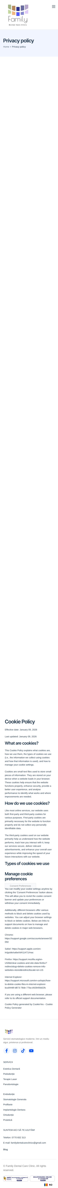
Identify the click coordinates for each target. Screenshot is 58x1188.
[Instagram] (14, 1050)
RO (50, 1184)
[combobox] (48, 1185)
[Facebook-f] (6, 1050)
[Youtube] (31, 1050)
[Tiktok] (23, 1050)
